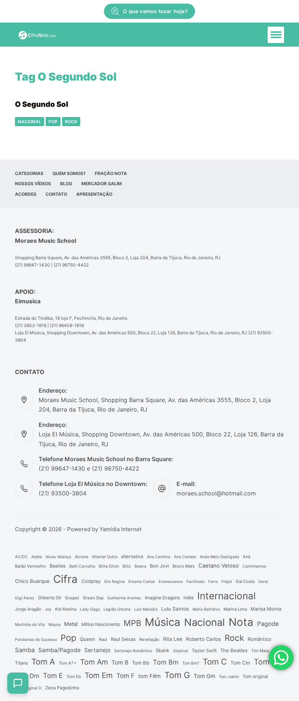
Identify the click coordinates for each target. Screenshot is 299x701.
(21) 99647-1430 (32, 265)
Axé (247, 556)
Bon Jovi (159, 566)
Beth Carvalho (82, 566)
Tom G (177, 675)
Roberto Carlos (203, 639)
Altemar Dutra (104, 556)
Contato (56, 194)
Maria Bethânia (206, 609)
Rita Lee (172, 639)
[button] (276, 35)
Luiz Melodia (146, 609)
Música (162, 622)
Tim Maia (260, 650)
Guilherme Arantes (124, 598)
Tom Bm (166, 662)
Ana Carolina (158, 556)
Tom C (215, 661)
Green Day (93, 597)
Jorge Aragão (28, 609)
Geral (263, 581)
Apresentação (94, 194)
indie (188, 597)
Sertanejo (97, 650)
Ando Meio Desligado (219, 556)
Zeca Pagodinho (62, 687)
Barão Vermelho (30, 566)
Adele (36, 556)
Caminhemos (254, 566)
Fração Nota (111, 173)
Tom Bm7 (190, 663)
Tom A (43, 661)
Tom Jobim (229, 676)
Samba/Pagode (59, 650)
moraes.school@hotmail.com (216, 493)
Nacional (29, 121)
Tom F (125, 675)
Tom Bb (140, 663)
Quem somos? (69, 173)
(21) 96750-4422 (71, 265)
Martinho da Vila (30, 624)
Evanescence (171, 581)
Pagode (268, 623)
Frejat (226, 581)
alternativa (132, 556)
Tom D (265, 661)
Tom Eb (73, 676)
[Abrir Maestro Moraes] (17, 683)
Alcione (81, 556)
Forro (213, 581)
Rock (71, 121)
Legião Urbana (117, 609)
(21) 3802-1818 (30, 325)
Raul (103, 639)
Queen (87, 639)
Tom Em (99, 675)
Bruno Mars (183, 566)
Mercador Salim (101, 183)
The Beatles (234, 650)
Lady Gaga (90, 609)
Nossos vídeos (33, 183)
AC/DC (21, 556)
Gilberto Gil (49, 597)
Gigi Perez (24, 598)
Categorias (29, 173)
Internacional (226, 595)
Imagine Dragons (162, 597)
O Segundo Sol (41, 104)
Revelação (149, 639)
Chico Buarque (32, 581)
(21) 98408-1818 (67, 325)
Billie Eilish (109, 566)
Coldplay (91, 581)
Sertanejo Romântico (133, 651)
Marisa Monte (266, 609)
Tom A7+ (68, 663)
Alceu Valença (58, 556)
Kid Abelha (65, 609)
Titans (21, 663)
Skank (162, 650)
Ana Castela (185, 556)
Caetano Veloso (218, 565)
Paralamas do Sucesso (36, 639)
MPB (132, 623)
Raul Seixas (123, 639)
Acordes (25, 194)
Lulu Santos (175, 609)
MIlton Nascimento (100, 624)
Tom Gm (204, 676)
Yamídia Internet (120, 529)
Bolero (140, 566)
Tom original (255, 676)
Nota (241, 622)
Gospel (72, 597)
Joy (48, 609)
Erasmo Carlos (141, 581)
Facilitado (195, 581)
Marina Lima (235, 609)
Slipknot (180, 651)
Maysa (54, 624)
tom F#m (149, 676)
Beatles (58, 566)
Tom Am (94, 662)
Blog (66, 183)
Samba (25, 650)
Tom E (53, 675)
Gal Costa (245, 581)
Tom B (120, 662)
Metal (71, 624)
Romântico (259, 639)
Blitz (127, 566)
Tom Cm (240, 663)
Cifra (65, 579)
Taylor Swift (204, 650)
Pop (53, 121)
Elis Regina (114, 581)
